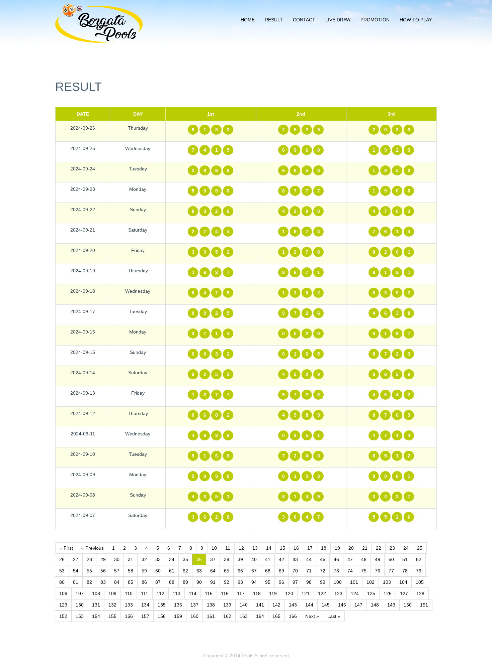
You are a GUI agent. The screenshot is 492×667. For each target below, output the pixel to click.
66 (240, 570)
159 (178, 616)
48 (363, 559)
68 (267, 570)
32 (144, 559)
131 (96, 605)
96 (281, 582)
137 (194, 605)
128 (420, 593)
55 (89, 570)
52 (418, 559)
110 (129, 593)
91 (213, 582)
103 (387, 582)
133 (129, 605)
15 (282, 548)
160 (194, 616)
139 (227, 605)
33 (158, 559)
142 (276, 605)
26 (62, 559)
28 (89, 559)
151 (424, 605)
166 (293, 616)
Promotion (375, 19)
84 (116, 582)
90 (199, 582)
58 (130, 570)
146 (342, 605)
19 (337, 548)
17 (310, 548)
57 (116, 570)
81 (75, 582)
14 (268, 548)
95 (267, 582)
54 (75, 570)
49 (377, 559)
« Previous (92, 548)
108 (96, 593)
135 (162, 605)
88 (171, 582)
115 (209, 593)
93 (240, 582)
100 (338, 582)
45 (322, 559)
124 (355, 593)
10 (214, 548)
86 (144, 582)
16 (296, 548)
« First (66, 548)
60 (158, 570)
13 (255, 548)
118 (257, 593)
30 (116, 559)
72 (322, 570)
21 (364, 548)
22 (378, 548)
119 (273, 593)
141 (260, 605)
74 (350, 570)
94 (254, 582)
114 (192, 593)
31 (130, 559)
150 (408, 605)
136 (178, 605)
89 (185, 582)
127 (404, 593)
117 (241, 593)
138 (211, 605)
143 (293, 605)
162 (227, 616)
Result (274, 19)
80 (62, 582)
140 (244, 605)
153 (80, 616)
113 (176, 593)
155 (112, 616)
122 (322, 593)
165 (276, 616)
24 (406, 548)
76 (377, 570)
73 (336, 570)
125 (371, 593)
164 (260, 616)
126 (388, 593)
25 (419, 548)
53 (62, 570)
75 (363, 570)
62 (185, 570)
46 (336, 559)
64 (213, 570)
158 (162, 616)
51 (405, 559)
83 (103, 582)
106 (63, 593)
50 (391, 559)
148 (375, 605)
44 (309, 559)
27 (75, 559)
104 (403, 582)
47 (350, 559)
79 (418, 570)
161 (211, 616)
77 (391, 570)
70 (295, 570)
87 (158, 582)
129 (63, 605)
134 (145, 605)
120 (289, 593)
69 (281, 570)
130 (80, 605)
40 (254, 559)
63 (199, 570)
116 (225, 593)
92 (226, 582)
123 (338, 593)
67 (254, 570)
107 (80, 593)
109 (112, 593)
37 (213, 559)
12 (241, 548)
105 (420, 582)
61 (171, 570)
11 (227, 548)
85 (130, 582)
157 (145, 616)
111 (144, 593)
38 (226, 559)
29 (103, 559)
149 (391, 605)
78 (405, 570)
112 (160, 593)
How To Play (416, 19)
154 (96, 616)
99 (322, 582)
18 (323, 548)
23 (392, 548)
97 (295, 582)
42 (281, 559)
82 (89, 582)
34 (171, 559)
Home (248, 19)
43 (295, 559)
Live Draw (337, 19)
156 (129, 616)
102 (370, 582)
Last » (333, 616)
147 (358, 605)
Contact (304, 19)
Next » (312, 616)
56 (103, 570)
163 (244, 616)
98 (309, 582)
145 (326, 605)
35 (185, 559)
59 (144, 570)
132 (112, 605)
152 (63, 616)
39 (240, 559)
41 (267, 559)
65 (226, 570)
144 (309, 605)
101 (354, 582)
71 (309, 570)
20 (351, 548)
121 (306, 593)
